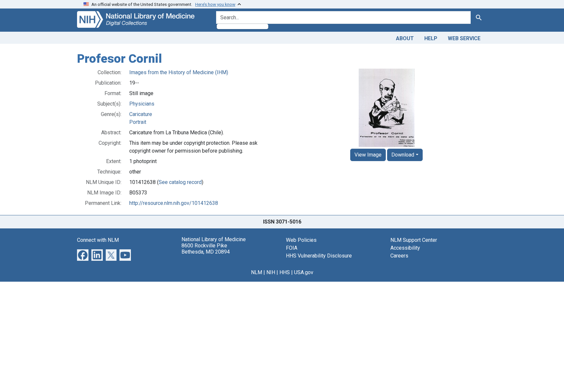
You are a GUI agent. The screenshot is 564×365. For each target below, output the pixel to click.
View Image (368, 155)
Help (430, 38)
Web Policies (301, 240)
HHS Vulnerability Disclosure (319, 256)
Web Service (464, 38)
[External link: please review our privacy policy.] (82, 254)
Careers (399, 256)
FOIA (291, 248)
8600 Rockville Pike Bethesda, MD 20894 (205, 248)
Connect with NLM (98, 240)
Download (402, 155)
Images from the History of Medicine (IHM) (178, 72)
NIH (270, 272)
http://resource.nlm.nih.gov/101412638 (173, 203)
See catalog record (180, 182)
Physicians (141, 104)
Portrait (137, 122)
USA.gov (303, 272)
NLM (256, 272)
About (405, 38)
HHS (284, 272)
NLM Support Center (413, 240)
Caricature (140, 114)
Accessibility (405, 248)
